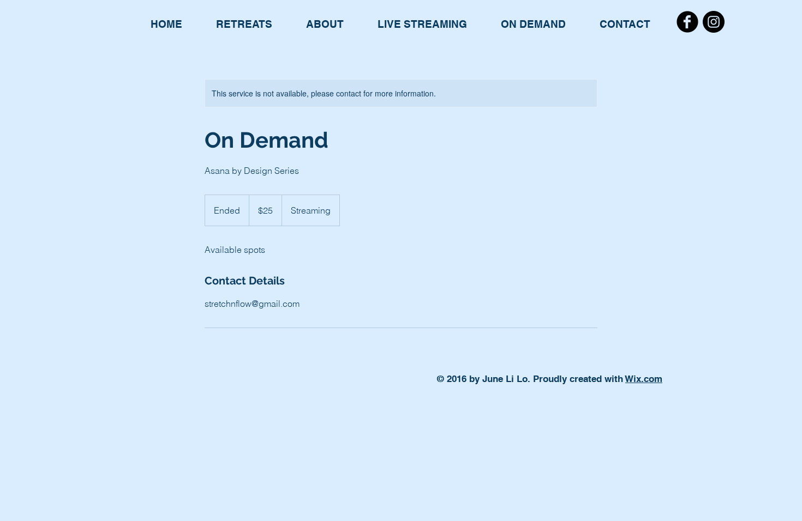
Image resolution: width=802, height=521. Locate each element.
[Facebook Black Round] (687, 22)
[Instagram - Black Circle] (714, 22)
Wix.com (643, 378)
